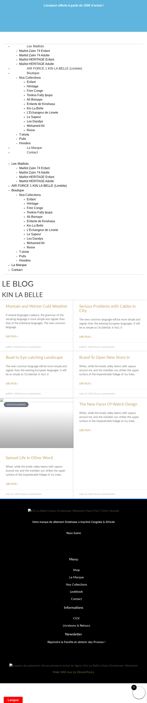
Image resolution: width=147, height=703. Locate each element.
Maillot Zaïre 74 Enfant (34, 50)
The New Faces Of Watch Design (108, 404)
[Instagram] (80, 547)
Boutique (33, 73)
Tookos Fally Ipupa (39, 95)
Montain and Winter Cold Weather (37, 306)
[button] (70, 159)
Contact (32, 152)
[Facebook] (67, 547)
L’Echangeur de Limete (42, 112)
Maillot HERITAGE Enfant (36, 59)
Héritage (32, 86)
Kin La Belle (35, 108)
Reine (31, 130)
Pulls (22, 138)
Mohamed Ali (36, 125)
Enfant (31, 82)
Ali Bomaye (34, 99)
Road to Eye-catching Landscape (34, 358)
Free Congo (35, 90)
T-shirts (24, 134)
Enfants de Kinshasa (41, 104)
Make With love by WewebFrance (73, 672)
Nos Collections (30, 77)
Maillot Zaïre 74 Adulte (34, 55)
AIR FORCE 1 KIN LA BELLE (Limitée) (39, 186)
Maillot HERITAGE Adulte (36, 181)
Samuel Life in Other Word (29, 458)
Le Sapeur (34, 117)
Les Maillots (35, 46)
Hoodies (25, 260)
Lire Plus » (12, 336)
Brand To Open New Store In (104, 358)
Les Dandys (35, 121)
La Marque (19, 265)
